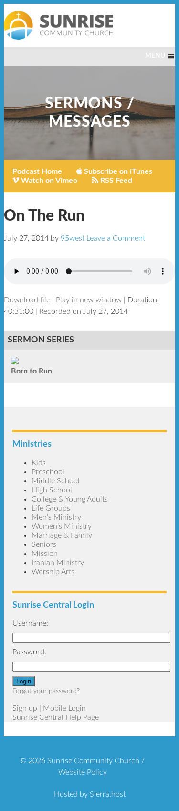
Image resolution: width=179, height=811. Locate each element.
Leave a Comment (115, 238)
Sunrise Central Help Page (55, 717)
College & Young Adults (70, 499)
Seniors (44, 544)
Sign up (24, 708)
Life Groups (51, 508)
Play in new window (89, 300)
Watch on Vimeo (48, 180)
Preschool (48, 472)
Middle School (56, 481)
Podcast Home (37, 171)
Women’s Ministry (62, 526)
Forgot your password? (46, 691)
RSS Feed (115, 180)
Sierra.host (108, 794)
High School (52, 490)
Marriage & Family (62, 535)
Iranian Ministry (58, 562)
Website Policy (82, 772)
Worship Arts (53, 572)
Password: (29, 652)
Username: (30, 623)
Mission (45, 553)
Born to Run (31, 371)
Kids (39, 463)
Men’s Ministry (56, 517)
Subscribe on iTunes (117, 171)
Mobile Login (64, 708)
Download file (27, 300)
